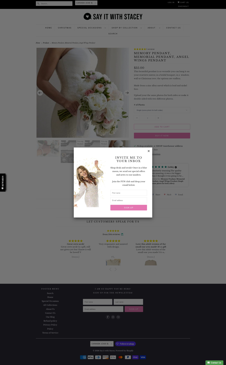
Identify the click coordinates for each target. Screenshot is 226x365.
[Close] (149, 151)
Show (2, 183)
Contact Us (215, 363)
